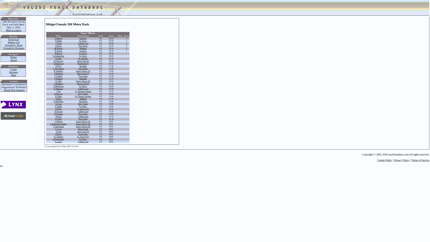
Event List (13, 39)
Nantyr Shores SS (83, 71)
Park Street (83, 46)
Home (13, 57)
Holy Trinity (83, 94)
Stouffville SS (83, 64)
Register (13, 72)
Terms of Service (420, 160)
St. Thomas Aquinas (83, 91)
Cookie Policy (384, 160)
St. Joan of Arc (83, 109)
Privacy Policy (402, 160)
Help (13, 75)
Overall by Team (13, 45)
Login (14, 69)
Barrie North (83, 129)
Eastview (83, 38)
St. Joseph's (83, 58)
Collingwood (83, 43)
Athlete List (14, 42)
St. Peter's (83, 41)
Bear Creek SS (83, 61)
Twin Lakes (83, 76)
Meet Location (13, 30)
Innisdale (83, 66)
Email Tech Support (14, 90)
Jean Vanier (83, 69)
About (13, 60)
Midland (83, 48)
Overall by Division (13, 48)
